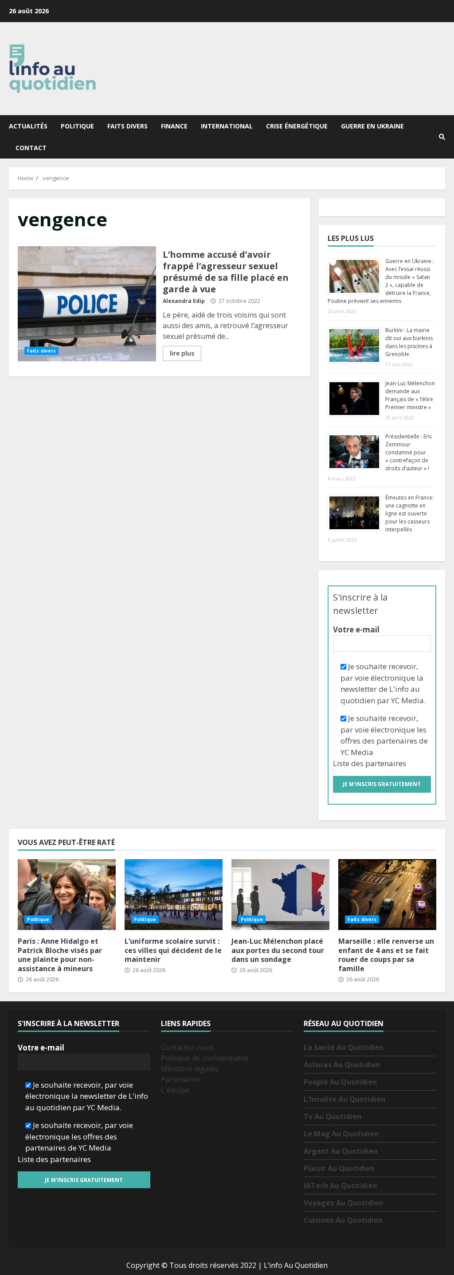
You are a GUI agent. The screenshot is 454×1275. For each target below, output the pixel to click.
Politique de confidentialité (205, 1058)
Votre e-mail (356, 629)
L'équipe (175, 1090)
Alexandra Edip (184, 301)
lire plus (182, 353)
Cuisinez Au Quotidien (343, 1220)
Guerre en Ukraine (372, 126)
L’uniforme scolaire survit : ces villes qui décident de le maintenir (174, 894)
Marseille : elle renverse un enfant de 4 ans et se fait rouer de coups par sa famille (387, 894)
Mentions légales (189, 1068)
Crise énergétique (297, 126)
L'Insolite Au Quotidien (344, 1099)
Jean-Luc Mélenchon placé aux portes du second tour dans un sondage (280, 894)
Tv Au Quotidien (332, 1116)
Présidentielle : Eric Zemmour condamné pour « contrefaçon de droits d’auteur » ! (408, 452)
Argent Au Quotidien (341, 1151)
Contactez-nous (187, 1047)
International (227, 126)
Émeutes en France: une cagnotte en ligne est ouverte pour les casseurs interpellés (409, 513)
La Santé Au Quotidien (344, 1047)
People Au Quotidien (340, 1082)
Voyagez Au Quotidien (343, 1203)
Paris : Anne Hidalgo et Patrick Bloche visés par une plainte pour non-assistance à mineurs (67, 894)
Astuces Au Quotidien (342, 1065)
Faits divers (127, 126)
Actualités (28, 126)
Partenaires (180, 1079)
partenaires (385, 763)
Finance (174, 126)
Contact (31, 147)
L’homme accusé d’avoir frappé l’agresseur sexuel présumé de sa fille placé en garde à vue (87, 303)
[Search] (442, 136)
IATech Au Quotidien (340, 1185)
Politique (77, 126)
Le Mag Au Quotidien (341, 1134)
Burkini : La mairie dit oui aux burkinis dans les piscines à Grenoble (409, 342)
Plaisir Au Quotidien (339, 1168)
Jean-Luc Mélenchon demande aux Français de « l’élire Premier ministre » (410, 395)
